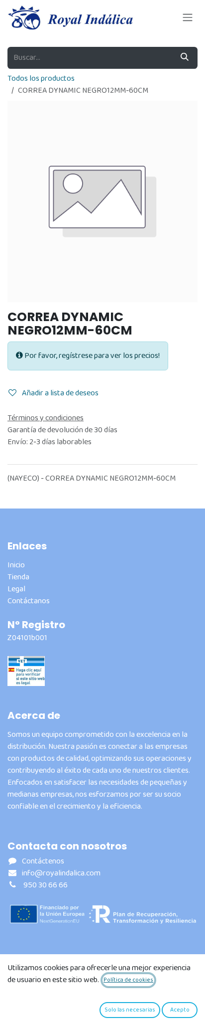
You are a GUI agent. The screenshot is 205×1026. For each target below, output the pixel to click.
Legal (16, 589)
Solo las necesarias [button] (129, 1010)
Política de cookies (128, 980)
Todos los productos (41, 78)
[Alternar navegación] (188, 17)
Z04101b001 (27, 638)
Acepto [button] (180, 1010)
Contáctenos (43, 861)
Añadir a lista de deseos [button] (59, 393)
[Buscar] (185, 58)
